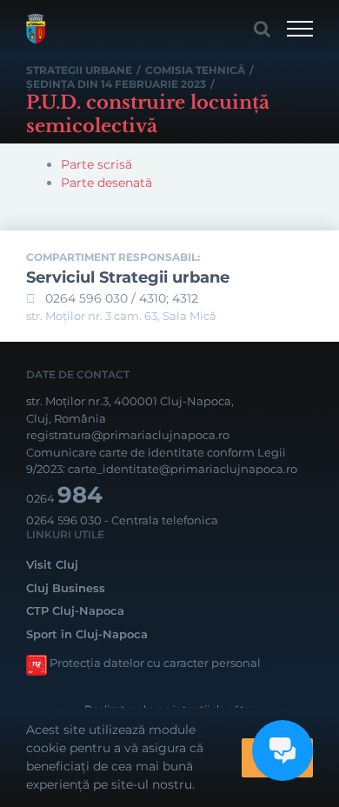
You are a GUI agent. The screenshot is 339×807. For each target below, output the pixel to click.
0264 (64, 498)
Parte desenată (106, 182)
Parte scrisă (96, 164)
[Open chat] (282, 750)
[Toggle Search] (262, 28)
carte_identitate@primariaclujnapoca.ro (182, 469)
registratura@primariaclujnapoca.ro (127, 435)
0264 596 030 (64, 520)
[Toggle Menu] (300, 29)
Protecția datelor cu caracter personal (155, 663)
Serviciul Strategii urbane (127, 277)
